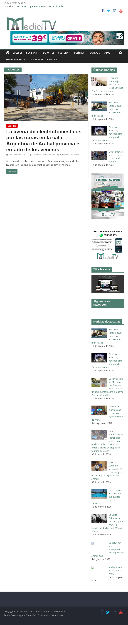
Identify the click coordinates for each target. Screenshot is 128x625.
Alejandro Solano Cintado (44, 154)
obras (76, 154)
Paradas (52, 59)
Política (79, 52)
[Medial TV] (7, 52)
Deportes (48, 52)
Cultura (63, 52)
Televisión (37, 59)
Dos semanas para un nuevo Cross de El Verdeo (40, 6)
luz (71, 154)
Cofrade (95, 52)
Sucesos (17, 52)
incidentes (64, 154)
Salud (106, 52)
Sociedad (31, 52)
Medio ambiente (15, 59)
